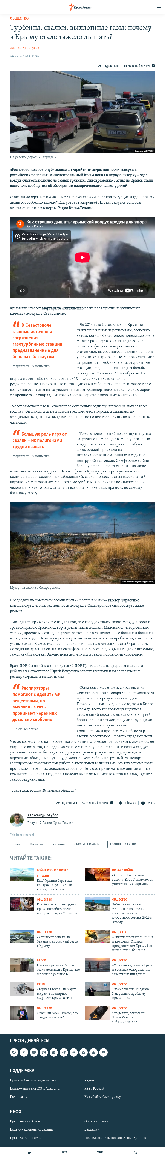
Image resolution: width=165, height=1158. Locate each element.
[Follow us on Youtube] (34, 1052)
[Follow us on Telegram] (64, 1052)
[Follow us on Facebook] (14, 1052)
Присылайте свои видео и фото (33, 1080)
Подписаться (19, 1097)
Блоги (41, 960)
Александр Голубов (24, 48)
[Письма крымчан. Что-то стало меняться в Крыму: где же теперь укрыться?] (22, 965)
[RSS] (83, 1052)
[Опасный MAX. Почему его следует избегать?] (22, 1013)
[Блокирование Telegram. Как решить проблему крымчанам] (97, 989)
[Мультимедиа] (29, 1152)
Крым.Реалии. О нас (25, 1121)
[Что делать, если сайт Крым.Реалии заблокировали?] (97, 1013)
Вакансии (92, 1129)
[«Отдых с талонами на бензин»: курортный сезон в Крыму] (22, 936)
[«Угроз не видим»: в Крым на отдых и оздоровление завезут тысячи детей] (97, 965)
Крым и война (123, 870)
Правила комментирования (31, 1129)
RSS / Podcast (94, 1088)
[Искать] (135, 1152)
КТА (65, 1152)
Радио (89, 1080)
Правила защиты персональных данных (115, 1138)
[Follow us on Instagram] (44, 1052)
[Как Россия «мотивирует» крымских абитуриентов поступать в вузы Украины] (22, 904)
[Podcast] (93, 1052)
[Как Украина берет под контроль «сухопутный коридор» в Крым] (22, 874)
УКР (100, 1152)
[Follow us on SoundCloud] (74, 1052)
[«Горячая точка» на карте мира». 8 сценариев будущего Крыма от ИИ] (22, 989)
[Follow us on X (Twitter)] (24, 1052)
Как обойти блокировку (102, 1097)
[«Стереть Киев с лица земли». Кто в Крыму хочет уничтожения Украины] (97, 874)
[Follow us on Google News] (54, 1052)
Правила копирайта (25, 1138)
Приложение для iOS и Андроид (35, 1088)
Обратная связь (96, 1121)
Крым (41, 984)
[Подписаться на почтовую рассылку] (103, 1052)
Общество (19, 19)
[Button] (108, 66)
